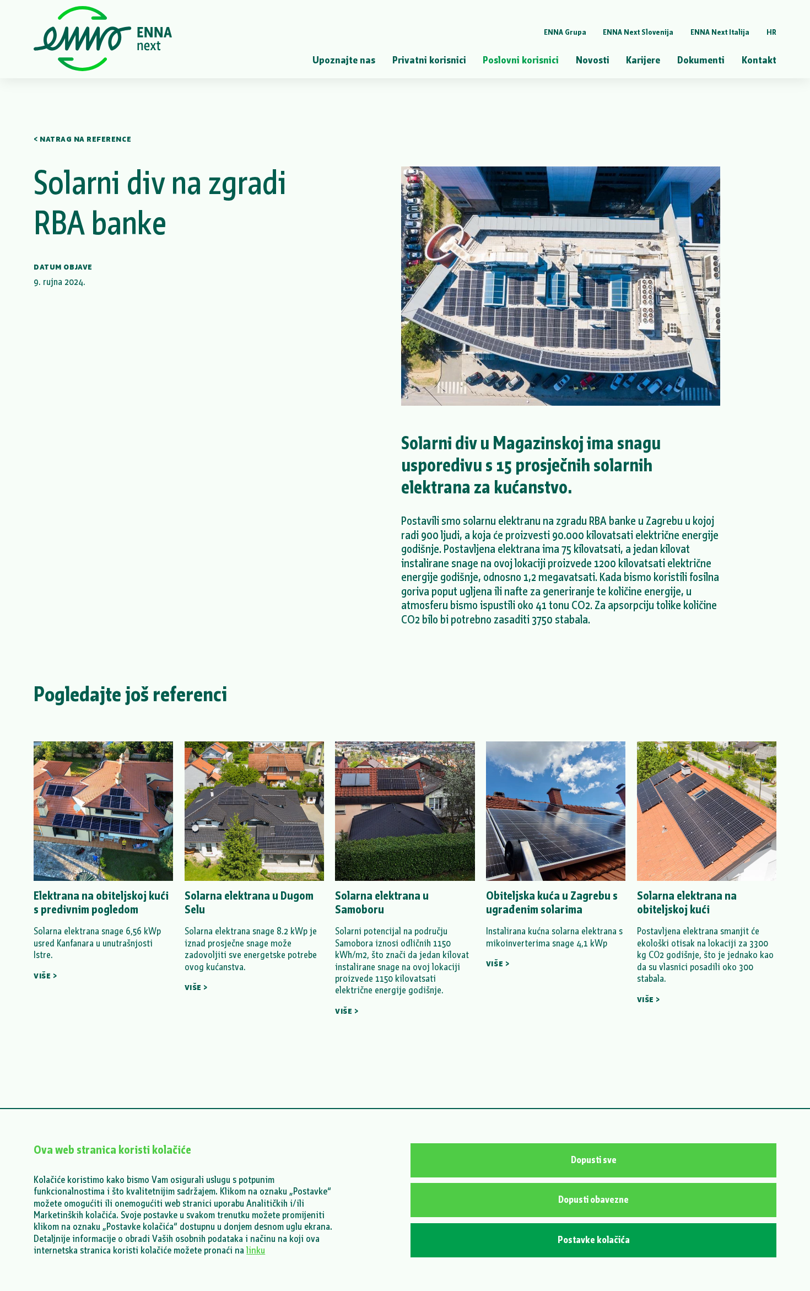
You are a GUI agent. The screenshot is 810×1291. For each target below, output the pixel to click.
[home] (103, 39)
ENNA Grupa (565, 32)
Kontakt (759, 59)
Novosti (592, 59)
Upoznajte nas (343, 59)
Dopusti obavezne (593, 1199)
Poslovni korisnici (521, 59)
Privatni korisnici (429, 59)
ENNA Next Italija (719, 32)
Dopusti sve (594, 1160)
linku (255, 1250)
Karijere (643, 59)
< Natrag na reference (82, 138)
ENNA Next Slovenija (638, 32)
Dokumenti (701, 59)
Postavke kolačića (594, 1240)
